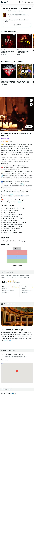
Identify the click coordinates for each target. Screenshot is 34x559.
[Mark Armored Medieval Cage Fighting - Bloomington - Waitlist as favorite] (30, 65)
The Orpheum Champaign (12, 354)
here (22, 184)
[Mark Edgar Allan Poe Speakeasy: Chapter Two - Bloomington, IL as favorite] (14, 65)
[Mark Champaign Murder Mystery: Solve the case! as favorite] (30, 35)
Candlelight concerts (21, 196)
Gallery (30, 126)
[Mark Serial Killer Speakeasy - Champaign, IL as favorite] (14, 35)
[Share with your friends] (31, 100)
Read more (7, 340)
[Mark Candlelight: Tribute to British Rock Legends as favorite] (31, 104)
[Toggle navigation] (32, 2)
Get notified (17, 25)
